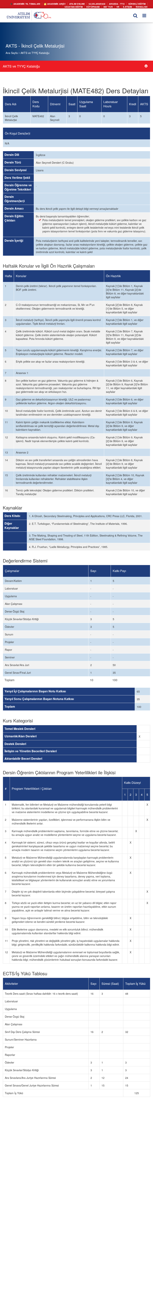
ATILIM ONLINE (83, 3)
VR (119, 6)
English (142, 6)
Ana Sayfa (12, 53)
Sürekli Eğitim (138, 3)
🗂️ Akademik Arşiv (62, 3)
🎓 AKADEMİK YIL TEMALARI (35, 3)
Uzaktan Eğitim (78, 6)
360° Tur (110, 6)
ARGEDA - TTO (119, 3)
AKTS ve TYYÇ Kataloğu (35, 53)
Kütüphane (96, 6)
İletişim (128, 6)
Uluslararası (100, 3)
